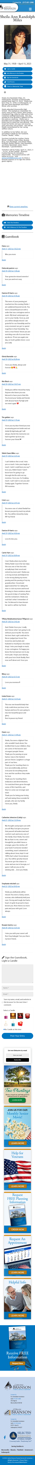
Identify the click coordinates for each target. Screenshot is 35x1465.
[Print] (5, 92)
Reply (4, 260)
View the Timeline (13, 223)
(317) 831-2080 (17, 1399)
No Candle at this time (13, 1030)
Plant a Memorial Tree (15, 86)
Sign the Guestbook (12, 77)
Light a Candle (11, 69)
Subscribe (17, 1060)
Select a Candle (9, 1010)
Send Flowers (11, 82)
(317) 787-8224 (17, 1423)
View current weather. (18, 207)
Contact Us (13, 1394)
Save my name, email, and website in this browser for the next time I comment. (17, 1002)
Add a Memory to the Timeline (15, 73)
